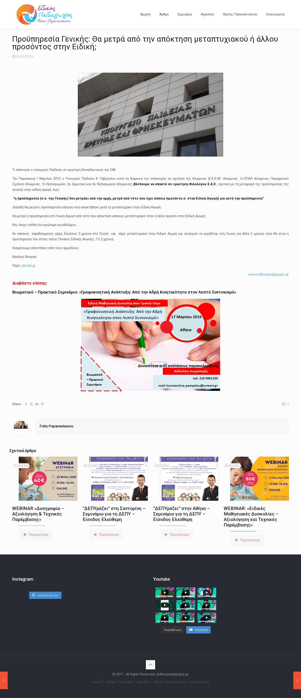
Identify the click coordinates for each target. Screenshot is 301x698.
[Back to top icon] (150, 664)
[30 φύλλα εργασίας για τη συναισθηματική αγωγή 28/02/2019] (4, 680)
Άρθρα (110, 682)
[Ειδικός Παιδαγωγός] (44, 14)
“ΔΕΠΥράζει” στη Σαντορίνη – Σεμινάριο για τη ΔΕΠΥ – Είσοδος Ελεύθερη (114, 514)
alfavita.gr (28, 266)
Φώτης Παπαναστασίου (171, 682)
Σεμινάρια (126, 682)
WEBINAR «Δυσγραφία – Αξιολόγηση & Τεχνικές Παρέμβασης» (38, 514)
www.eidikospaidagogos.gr (268, 274)
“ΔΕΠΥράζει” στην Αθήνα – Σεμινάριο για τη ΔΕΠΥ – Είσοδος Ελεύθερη (181, 514)
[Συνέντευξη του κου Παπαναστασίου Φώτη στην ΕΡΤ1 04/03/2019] (297, 680)
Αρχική (97, 682)
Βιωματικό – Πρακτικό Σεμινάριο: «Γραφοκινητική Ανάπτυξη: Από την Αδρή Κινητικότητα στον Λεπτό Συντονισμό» (124, 292)
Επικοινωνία (200, 682)
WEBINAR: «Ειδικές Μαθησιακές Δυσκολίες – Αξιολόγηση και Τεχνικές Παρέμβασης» (251, 517)
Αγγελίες (143, 682)
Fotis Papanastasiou (56, 426)
